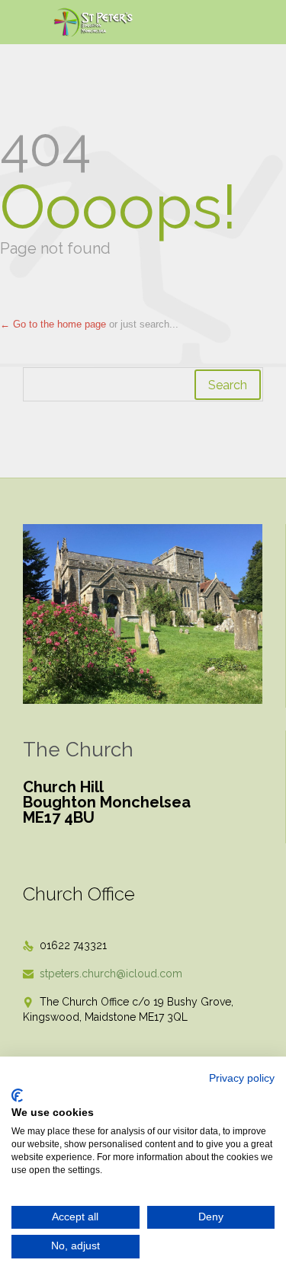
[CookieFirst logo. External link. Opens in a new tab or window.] (17, 1095)
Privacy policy (242, 1078)
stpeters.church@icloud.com (102, 973)
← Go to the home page (53, 324)
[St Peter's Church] (94, 22)
